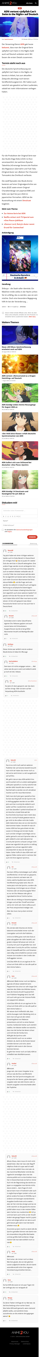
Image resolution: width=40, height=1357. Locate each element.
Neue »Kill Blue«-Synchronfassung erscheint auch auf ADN (16, 348)
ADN (20, 8)
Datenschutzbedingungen (24, 529)
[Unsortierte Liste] (15, 516)
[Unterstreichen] (8, 516)
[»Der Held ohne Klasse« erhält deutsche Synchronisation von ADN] (20, 421)
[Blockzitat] (17, 516)
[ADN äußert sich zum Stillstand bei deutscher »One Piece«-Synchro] (20, 450)
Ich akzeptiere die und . (19, 530)
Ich (36, 760)
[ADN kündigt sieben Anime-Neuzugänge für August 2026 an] (20, 392)
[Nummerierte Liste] (12, 516)
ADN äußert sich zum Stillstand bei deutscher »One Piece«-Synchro (16, 463)
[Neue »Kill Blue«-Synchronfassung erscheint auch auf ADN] (20, 335)
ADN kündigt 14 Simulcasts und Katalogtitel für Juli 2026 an (15, 492)
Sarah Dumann (9, 39)
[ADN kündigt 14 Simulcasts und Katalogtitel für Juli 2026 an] (20, 479)
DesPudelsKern (33, 681)
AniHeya (35, 661)
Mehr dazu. (32, 317)
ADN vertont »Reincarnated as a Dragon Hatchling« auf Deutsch (19, 377)
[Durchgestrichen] (10, 516)
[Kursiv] (6, 516)
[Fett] (3, 516)
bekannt (5, 47)
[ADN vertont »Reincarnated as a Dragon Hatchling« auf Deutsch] (20, 364)
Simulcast (26, 200)
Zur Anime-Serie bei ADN (14, 213)
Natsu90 (35, 616)
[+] (19, 516)
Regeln (10, 531)
